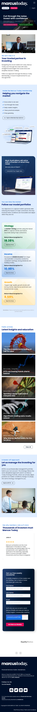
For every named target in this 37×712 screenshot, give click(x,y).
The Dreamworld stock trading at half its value (17, 350)
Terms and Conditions (30, 710)
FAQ (15, 710)
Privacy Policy (19, 710)
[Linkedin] (21, 690)
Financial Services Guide (9, 670)
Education (30, 357)
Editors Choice (29, 335)
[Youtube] (26, 690)
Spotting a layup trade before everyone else (15, 395)
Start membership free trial (10, 24)
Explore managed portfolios (26, 24)
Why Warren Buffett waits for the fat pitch (17, 439)
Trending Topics (28, 402)
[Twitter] (16, 690)
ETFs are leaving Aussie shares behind (16, 372)
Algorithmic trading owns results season (17, 417)
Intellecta (20, 699)
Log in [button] (33, 8)
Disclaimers (21, 670)
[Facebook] (11, 690)
